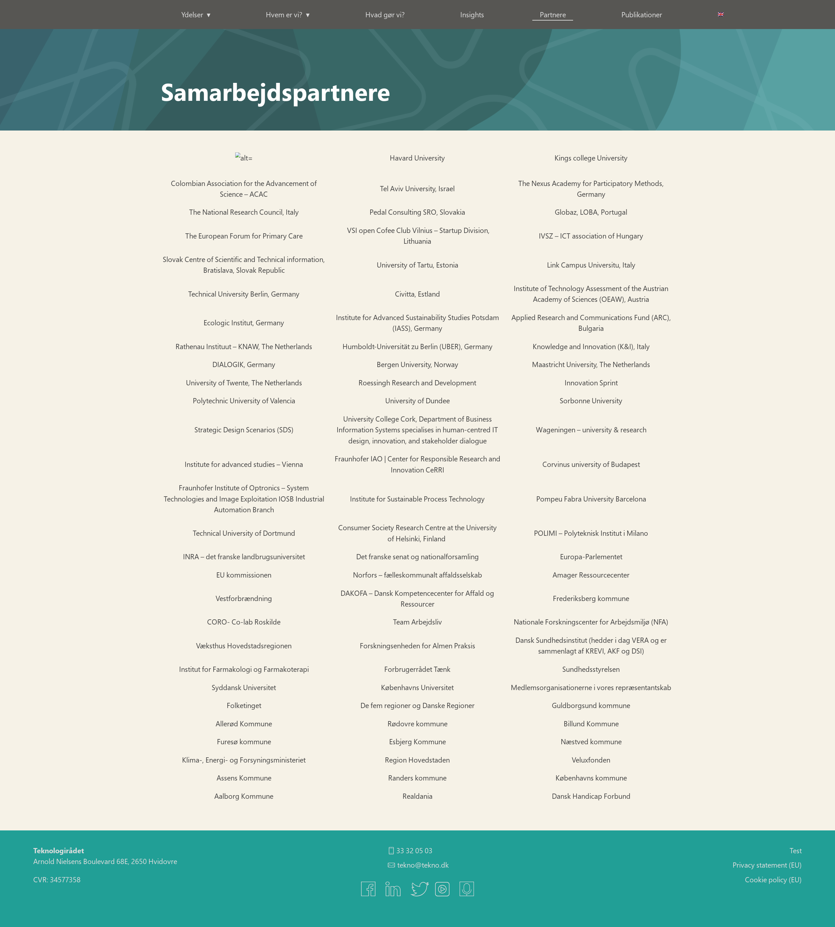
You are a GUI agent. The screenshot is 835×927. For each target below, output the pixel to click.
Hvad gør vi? (385, 14)
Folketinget (244, 157)
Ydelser (192, 14)
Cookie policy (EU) (773, 879)
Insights (472, 14)
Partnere (553, 14)
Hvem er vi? (284, 14)
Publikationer (641, 14)
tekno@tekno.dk (422, 865)
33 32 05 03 (414, 850)
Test (796, 850)
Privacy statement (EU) (767, 865)
